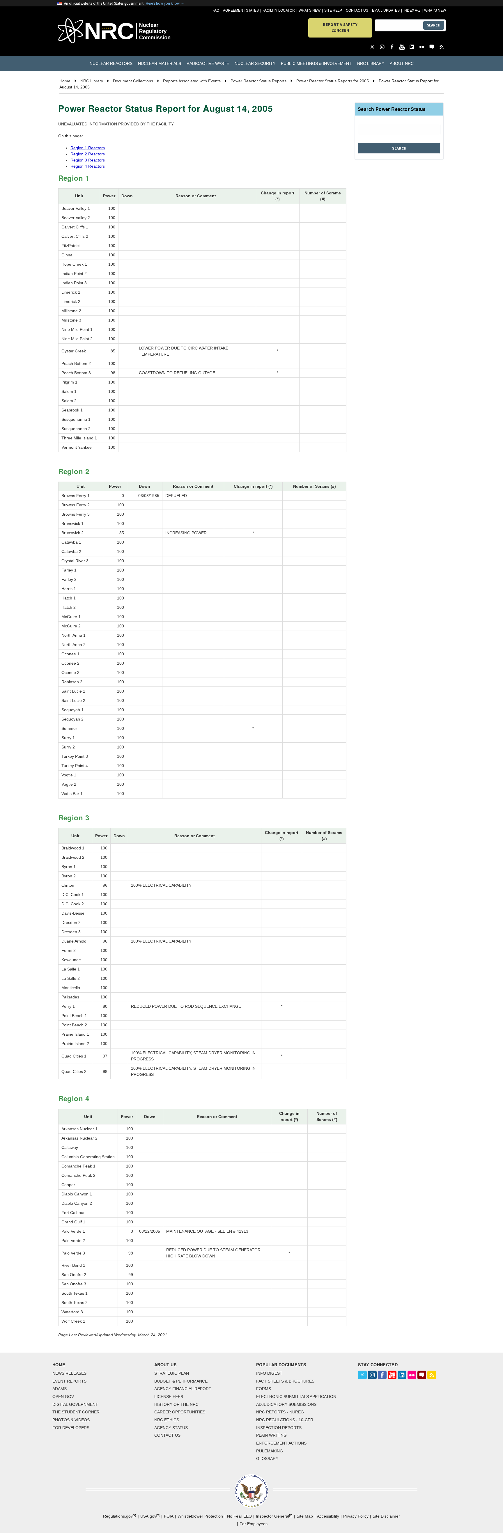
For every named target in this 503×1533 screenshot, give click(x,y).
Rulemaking (269, 1451)
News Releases (69, 1373)
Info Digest (269, 1373)
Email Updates (386, 10)
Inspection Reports (279, 1427)
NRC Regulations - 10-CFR (284, 1419)
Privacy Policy (356, 1516)
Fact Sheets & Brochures (285, 1381)
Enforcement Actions (281, 1443)
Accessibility (328, 1516)
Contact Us (357, 10)
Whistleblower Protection (200, 1516)
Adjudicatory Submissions (286, 1404)
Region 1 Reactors (87, 148)
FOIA (168, 1516)
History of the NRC (176, 1404)
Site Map (305, 1516)
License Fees (168, 1396)
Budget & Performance (181, 1381)
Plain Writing (271, 1435)
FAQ (215, 10)
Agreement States (241, 10)
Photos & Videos (71, 1419)
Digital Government (75, 1404)
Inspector (272, 1516)
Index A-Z (411, 10)
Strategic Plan (171, 1373)
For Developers (70, 1427)
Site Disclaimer (386, 1516)
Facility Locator (279, 10)
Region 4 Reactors (87, 166)
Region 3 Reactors (87, 160)
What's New (309, 10)
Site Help (333, 10)
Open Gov (63, 1396)
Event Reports (69, 1381)
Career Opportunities (179, 1412)
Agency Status (171, 1427)
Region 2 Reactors (87, 154)
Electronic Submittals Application (296, 1396)
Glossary (267, 1458)
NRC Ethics (166, 1419)
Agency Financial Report (182, 1388)
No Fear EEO (239, 1516)
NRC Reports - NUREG (280, 1412)
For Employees (254, 1523)
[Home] (88, 31)
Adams (59, 1388)
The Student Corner (76, 1412)
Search (433, 25)
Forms (263, 1388)
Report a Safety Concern (340, 27)
